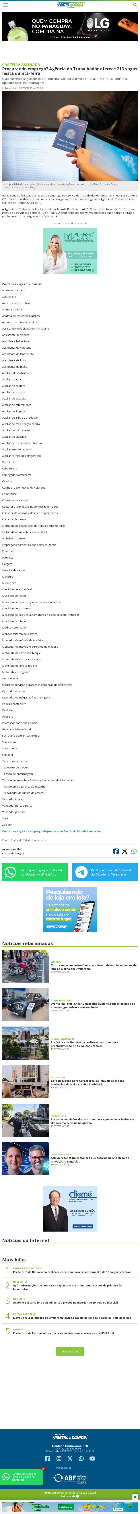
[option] (70, 26)
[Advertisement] (70, 1398)
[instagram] (59, 1459)
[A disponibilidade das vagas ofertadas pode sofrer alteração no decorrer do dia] (70, 136)
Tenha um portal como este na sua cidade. (69, 1494)
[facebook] (48, 1459)
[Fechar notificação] (43, 1468)
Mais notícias (70, 1351)
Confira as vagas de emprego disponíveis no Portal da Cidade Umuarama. (52, 831)
